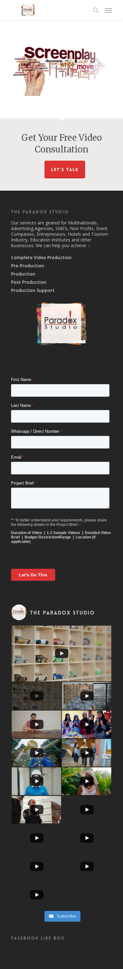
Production (23, 274)
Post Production (28, 282)
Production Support (33, 290)
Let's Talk (65, 169)
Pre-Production (27, 266)
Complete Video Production (41, 257)
